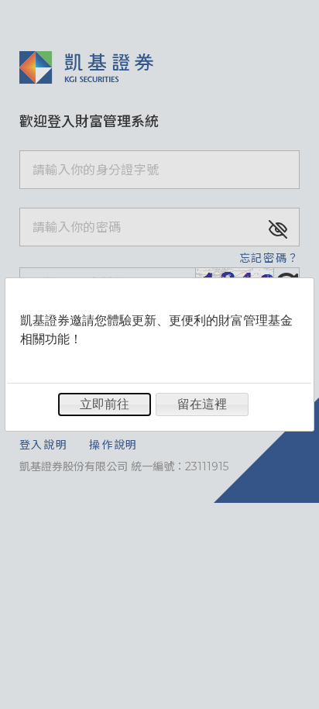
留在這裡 (202, 404)
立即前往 (104, 404)
